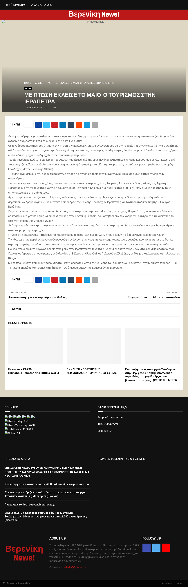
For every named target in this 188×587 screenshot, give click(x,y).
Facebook (167, 583)
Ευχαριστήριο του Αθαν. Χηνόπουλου (154, 297)
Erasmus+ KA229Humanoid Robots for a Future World (33, 371)
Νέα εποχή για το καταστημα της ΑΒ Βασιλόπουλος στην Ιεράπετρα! (47, 484)
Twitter (178, 583)
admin (16, 309)
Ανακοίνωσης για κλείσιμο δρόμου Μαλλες (37, 297)
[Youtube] (166, 548)
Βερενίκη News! (94, 15)
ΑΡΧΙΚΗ (28, 89)
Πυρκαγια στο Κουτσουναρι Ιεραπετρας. (30, 504)
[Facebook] (146, 548)
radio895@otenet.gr (74, 567)
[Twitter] (156, 548)
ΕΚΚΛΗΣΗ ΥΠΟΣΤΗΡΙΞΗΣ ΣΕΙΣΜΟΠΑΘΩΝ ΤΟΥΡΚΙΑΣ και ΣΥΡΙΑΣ (92, 371)
